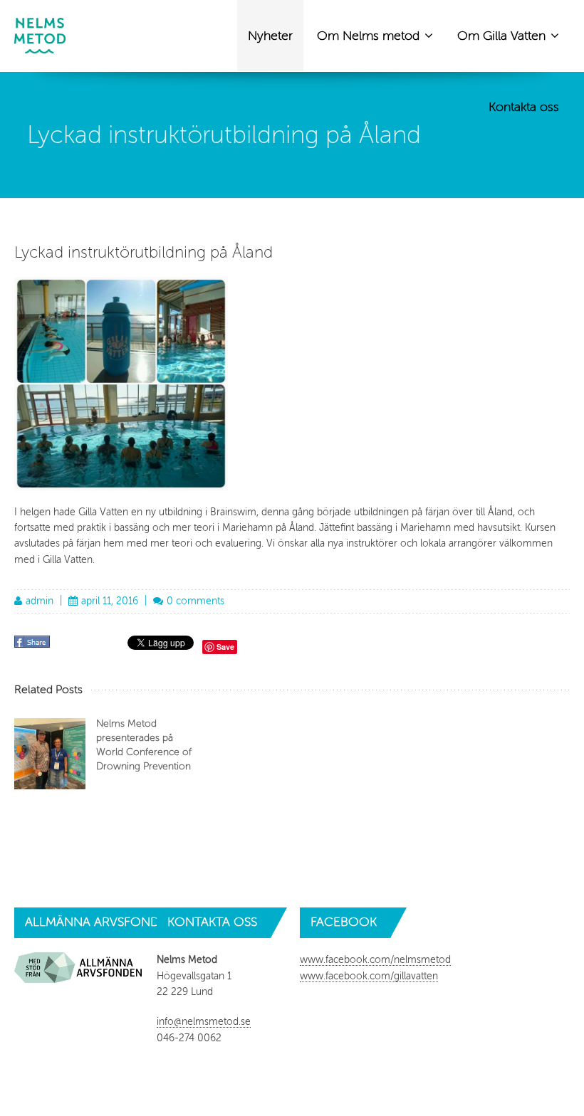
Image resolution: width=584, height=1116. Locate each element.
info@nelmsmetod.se (204, 1021)
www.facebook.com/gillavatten (369, 976)
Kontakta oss (524, 107)
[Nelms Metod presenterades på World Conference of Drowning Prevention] (49, 753)
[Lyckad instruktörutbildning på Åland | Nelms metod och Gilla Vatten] (40, 35)
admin (39, 601)
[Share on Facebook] (33, 646)
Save (225, 646)
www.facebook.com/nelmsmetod (375, 959)
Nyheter (270, 35)
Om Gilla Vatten (503, 35)
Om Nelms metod (370, 35)
